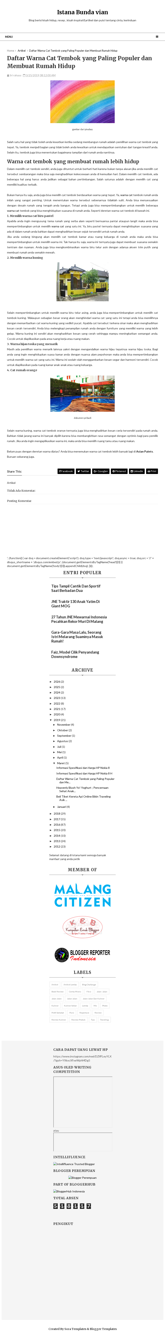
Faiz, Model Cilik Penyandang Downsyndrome (75, 654)
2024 (57, 692)
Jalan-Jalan (72, 998)
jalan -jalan (102, 991)
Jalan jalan (57, 998)
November (64, 724)
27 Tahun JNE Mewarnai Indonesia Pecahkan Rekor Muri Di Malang (79, 619)
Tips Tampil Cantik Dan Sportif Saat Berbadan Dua (76, 588)
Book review (58, 991)
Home (10, 50)
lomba (85, 1005)
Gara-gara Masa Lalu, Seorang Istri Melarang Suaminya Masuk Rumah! (77, 636)
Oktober (63, 730)
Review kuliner (59, 1019)
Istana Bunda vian (82, 12)
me (95, 1005)
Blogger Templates (103, 1329)
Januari (62, 806)
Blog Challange (89, 984)
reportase (84, 1012)
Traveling (104, 1019)
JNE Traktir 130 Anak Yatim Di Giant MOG (75, 603)
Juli (59, 746)
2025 (57, 687)
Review (98, 1012)
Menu (9, 36)
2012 (57, 846)
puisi (71, 1012)
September (64, 735)
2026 (57, 681)
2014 (57, 835)
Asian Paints (144, 451)
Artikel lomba (70, 984)
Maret (61, 763)
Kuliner (55, 1005)
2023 (57, 698)
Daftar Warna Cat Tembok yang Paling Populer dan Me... (85, 780)
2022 (57, 703)
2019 (57, 720)
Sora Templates (75, 1329)
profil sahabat (58, 1012)
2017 (57, 819)
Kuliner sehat (70, 1005)
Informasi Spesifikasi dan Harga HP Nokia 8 (83, 767)
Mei (59, 752)
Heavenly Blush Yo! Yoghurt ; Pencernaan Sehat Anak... (82, 789)
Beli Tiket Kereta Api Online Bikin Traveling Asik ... (83, 798)
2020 (57, 714)
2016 (57, 824)
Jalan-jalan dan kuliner (93, 998)
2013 (57, 841)
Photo (104, 1005)
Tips (93, 1019)
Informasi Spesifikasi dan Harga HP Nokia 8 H (84, 773)
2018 (57, 813)
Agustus (63, 741)
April (60, 757)
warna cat (126, 195)
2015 (57, 830)
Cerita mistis (75, 991)
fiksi (89, 991)
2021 (57, 709)
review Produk (78, 1019)
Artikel (55, 984)
